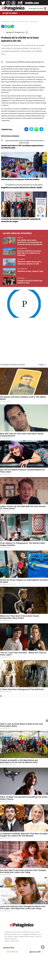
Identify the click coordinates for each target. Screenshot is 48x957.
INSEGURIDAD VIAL (22, 248)
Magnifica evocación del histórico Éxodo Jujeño (21, 187)
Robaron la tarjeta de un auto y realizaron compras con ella (29, 263)
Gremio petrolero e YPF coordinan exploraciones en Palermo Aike (22, 146)
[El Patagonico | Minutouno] (20, 4)
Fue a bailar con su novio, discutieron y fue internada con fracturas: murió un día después (29, 242)
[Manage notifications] (43, 947)
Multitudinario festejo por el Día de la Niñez (20, 179)
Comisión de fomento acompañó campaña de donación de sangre (21, 220)
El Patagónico (5, 21)
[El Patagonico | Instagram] (13, 4)
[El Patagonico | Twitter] (3, 4)
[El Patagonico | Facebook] (8, 4)
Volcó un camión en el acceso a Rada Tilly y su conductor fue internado (29, 253)
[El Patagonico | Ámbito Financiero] (32, 4)
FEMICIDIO (20, 237)
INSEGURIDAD (21, 259)
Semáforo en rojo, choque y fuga (30, 271)
